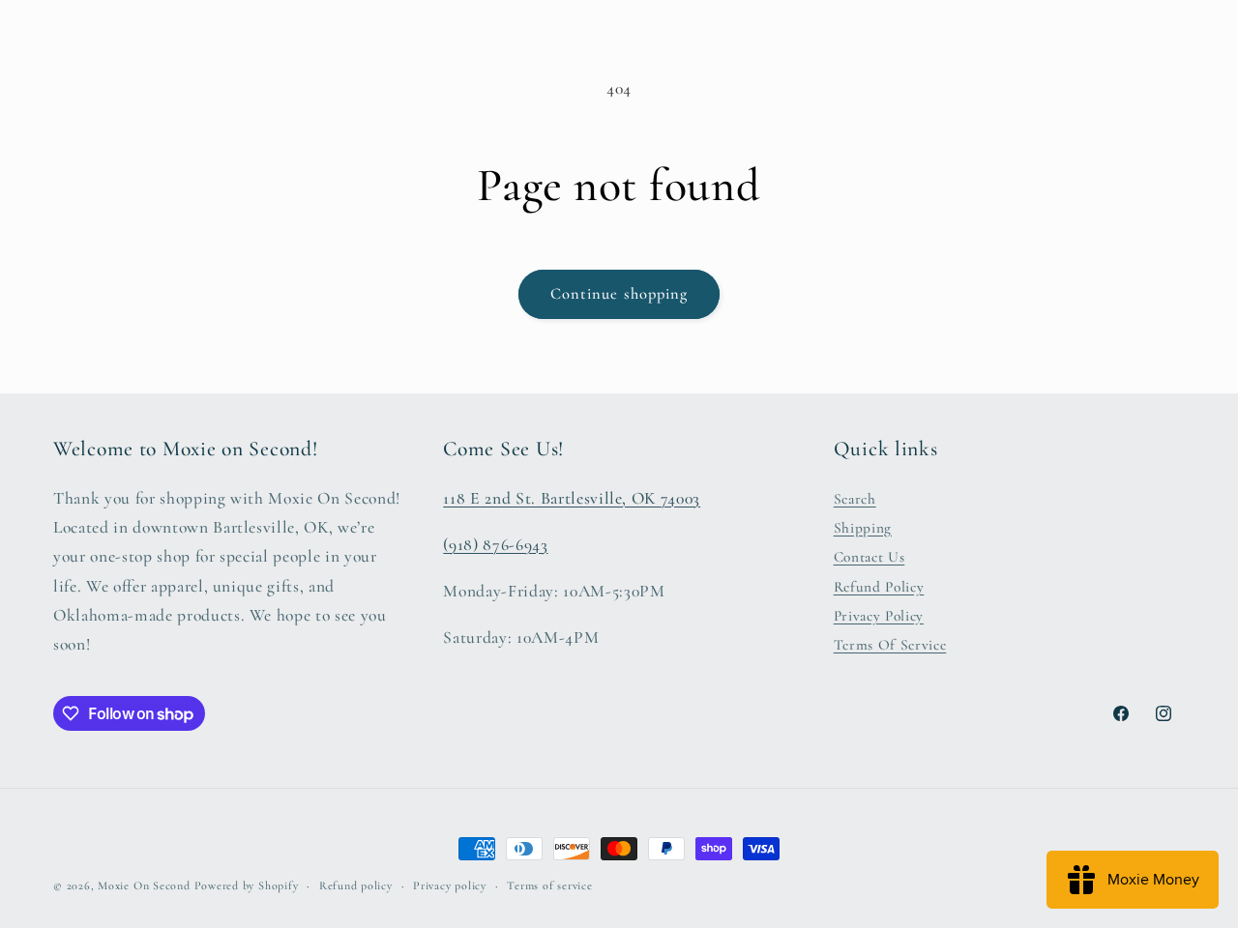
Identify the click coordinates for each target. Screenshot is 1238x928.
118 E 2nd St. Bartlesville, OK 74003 (571, 498)
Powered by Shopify (246, 885)
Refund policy (356, 885)
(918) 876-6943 (495, 545)
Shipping (863, 527)
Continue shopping (619, 294)
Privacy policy (449, 885)
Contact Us (869, 557)
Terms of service (549, 885)
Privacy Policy (879, 615)
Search (855, 499)
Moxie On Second (144, 885)
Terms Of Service (890, 645)
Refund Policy (879, 586)
